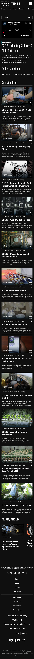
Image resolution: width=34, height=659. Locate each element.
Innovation (6, 42)
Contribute (17, 592)
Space (12, 538)
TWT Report (17, 620)
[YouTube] (23, 572)
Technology (6, 74)
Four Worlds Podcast (17, 628)
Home (3, 9)
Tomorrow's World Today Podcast (17, 624)
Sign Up (24, 633)
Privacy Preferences (12, 653)
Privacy (4, 653)
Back (6, 17)
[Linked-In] (19, 572)
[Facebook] (11, 572)
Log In (17, 633)
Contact (17, 587)
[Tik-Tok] (26, 572)
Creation (22, 9)
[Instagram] (15, 572)
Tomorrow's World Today (21, 74)
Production (6, 216)
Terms (29, 651)
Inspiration (12, 9)
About (17, 583)
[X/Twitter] (7, 572)
